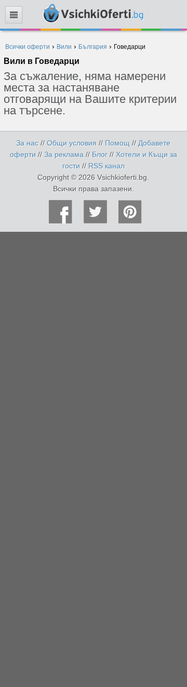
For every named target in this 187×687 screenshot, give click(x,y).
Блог (100, 154)
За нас (27, 143)
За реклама (64, 154)
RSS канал (106, 166)
